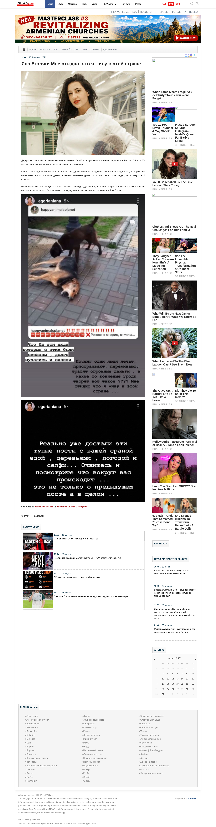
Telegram (82, 506)
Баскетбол (67, 49)
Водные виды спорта (37, 758)
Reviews (126, 4)
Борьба (30, 746)
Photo (138, 4)
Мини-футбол (90, 739)
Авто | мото (32, 716)
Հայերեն (38, 516)
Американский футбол (37, 720)
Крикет (86, 731)
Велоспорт (31, 754)
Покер (86, 769)
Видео (193, 12)
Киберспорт (89, 723)
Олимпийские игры (92, 754)
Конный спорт (90, 727)
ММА (86, 742)
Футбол (33, 49)
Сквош (86, 781)
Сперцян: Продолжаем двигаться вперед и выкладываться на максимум (91, 596)
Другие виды (110, 49)
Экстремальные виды (151, 773)
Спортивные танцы (150, 720)
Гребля (30, 777)
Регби (86, 773)
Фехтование (146, 742)
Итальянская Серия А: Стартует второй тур (76, 538)
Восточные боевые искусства (41, 765)
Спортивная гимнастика (152, 716)
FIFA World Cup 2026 (124, 12)
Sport (50, 4)
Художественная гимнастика (154, 765)
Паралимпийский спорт (95, 758)
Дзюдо (86, 716)
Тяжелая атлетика (149, 735)
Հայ (164, 3)
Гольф (29, 773)
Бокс (56, 49)
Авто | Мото (82, 49)
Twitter (71, 506)
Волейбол (31, 762)
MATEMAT (193, 798)
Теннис (96, 49)
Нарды (86, 746)
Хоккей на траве (148, 762)
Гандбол (30, 769)
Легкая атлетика (91, 735)
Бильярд (30, 739)
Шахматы (45, 49)
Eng (178, 3)
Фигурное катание (149, 746)
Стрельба (145, 723)
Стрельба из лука (149, 727)
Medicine (72, 4)
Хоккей (143, 758)
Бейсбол (30, 735)
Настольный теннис (93, 750)
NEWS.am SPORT (44, 506)
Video (94, 4)
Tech (84, 4)
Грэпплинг (31, 781)
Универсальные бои (150, 739)
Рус (171, 3)
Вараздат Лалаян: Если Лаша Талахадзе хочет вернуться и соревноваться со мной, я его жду (175, 592)
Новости (146, 12)
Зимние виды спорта (93, 720)
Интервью (162, 12)
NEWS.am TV (109, 4)
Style (60, 4)
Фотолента (179, 12)
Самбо (86, 777)
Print (26, 516)
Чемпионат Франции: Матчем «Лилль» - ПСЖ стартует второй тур (87, 558)
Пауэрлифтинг (90, 765)
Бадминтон (32, 727)
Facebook (62, 506)
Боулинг (30, 750)
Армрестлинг (33, 723)
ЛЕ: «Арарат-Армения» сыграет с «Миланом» (77, 577)
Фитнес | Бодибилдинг (151, 750)
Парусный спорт (91, 762)
